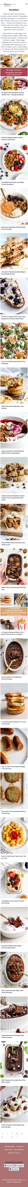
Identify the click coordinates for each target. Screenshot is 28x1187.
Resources (18, 1150)
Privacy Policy (14, 1153)
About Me (8, 1150)
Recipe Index (9, 1146)
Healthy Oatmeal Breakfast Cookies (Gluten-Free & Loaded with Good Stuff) (13, 498)
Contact (20, 1146)
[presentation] (14, 72)
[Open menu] (26, 4)
